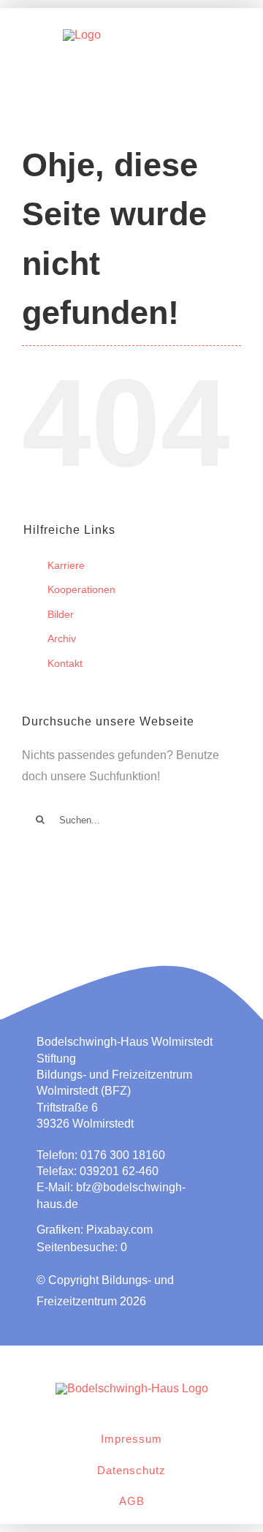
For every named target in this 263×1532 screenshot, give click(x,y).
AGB (132, 1501)
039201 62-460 (119, 1171)
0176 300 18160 (122, 1155)
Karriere (66, 565)
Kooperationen (81, 589)
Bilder (60, 614)
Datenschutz (131, 1470)
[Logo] (82, 35)
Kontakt (65, 663)
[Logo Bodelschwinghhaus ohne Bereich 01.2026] (132, 1388)
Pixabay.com (119, 1229)
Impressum (131, 1439)
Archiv (61, 638)
